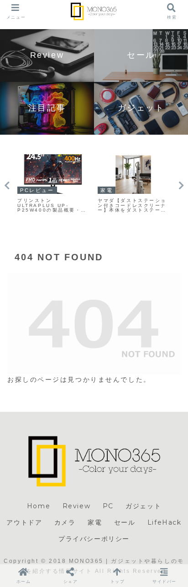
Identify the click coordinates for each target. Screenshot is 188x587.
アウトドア (24, 522)
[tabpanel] (53, 184)
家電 (95, 522)
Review (77, 506)
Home (38, 506)
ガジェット (143, 506)
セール (125, 522)
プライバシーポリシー (94, 539)
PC (108, 506)
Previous (6, 185)
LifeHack (164, 522)
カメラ (65, 522)
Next (181, 185)
